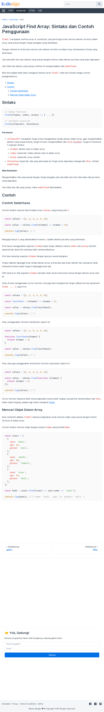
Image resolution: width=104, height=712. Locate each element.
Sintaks (10, 83)
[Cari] (99, 4)
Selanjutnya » (91, 548)
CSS (40, 10)
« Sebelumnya (12, 548)
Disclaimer (6, 704)
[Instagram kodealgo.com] (95, 704)
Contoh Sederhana (19, 91)
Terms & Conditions (28, 704)
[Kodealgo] (11, 4)
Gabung (52, 655)
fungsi (52, 402)
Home (4, 20)
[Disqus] (52, 589)
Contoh (10, 87)
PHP (11, 10)
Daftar (40, 704)
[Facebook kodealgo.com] (90, 704)
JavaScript (21, 10)
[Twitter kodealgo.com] (100, 704)
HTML (32, 10)
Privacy (15, 704)
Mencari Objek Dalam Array (23, 95)
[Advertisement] (52, 521)
